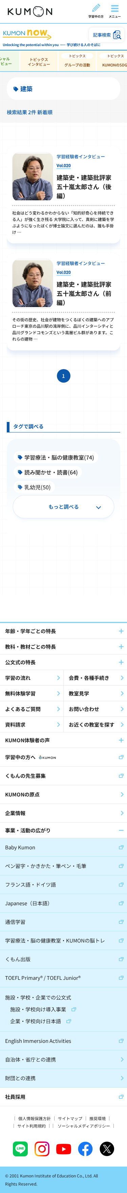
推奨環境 (97, 1118)
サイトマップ (70, 1118)
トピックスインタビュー (39, 62)
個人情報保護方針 (34, 1118)
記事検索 (102, 35)
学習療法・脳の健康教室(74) (59, 457)
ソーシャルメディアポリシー (84, 1126)
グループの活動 (77, 64)
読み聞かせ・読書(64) (51, 472)
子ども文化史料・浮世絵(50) (59, 532)
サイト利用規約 (31, 1126)
